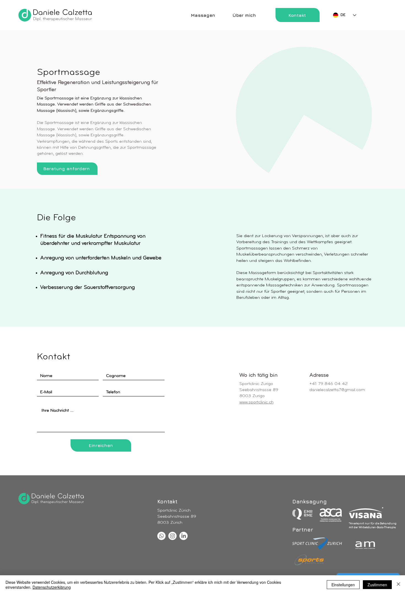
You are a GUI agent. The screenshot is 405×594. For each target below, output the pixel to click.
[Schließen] (398, 585)
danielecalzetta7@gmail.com (337, 390)
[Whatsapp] (161, 536)
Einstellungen (343, 584)
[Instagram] (172, 536)
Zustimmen (377, 584)
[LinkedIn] (183, 536)
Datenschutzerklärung (52, 587)
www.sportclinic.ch (256, 402)
